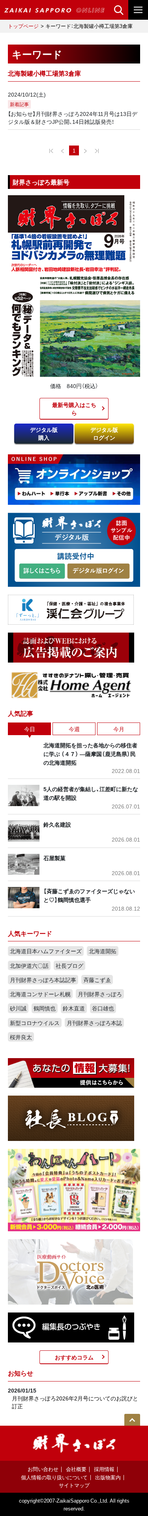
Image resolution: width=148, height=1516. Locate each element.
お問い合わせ (43, 1469)
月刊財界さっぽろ (100, 994)
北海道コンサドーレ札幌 (40, 994)
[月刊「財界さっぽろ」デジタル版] (42, 571)
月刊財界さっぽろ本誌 (94, 1023)
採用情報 (104, 1469)
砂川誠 (18, 1008)
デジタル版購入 (44, 433)
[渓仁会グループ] (71, 608)
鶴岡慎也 (45, 1008)
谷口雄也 (103, 1008)
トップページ (23, 26)
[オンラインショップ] (74, 479)
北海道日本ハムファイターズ (46, 951)
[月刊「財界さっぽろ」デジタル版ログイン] (98, 571)
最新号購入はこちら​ (74, 408)
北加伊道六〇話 (29, 965)
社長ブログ (69, 965)
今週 (74, 729)
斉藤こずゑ (97, 980)
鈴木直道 (74, 1008)
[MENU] (138, 10)
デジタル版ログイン (104, 433)
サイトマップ (74, 1485)
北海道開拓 (102, 951)
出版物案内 (108, 1477)
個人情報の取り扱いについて (54, 1477)
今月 (118, 729)
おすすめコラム (74, 1357)
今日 (29, 729)
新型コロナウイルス (35, 1023)
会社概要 (76, 1469)
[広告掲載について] (71, 646)
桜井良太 (21, 1037)
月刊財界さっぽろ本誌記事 (43, 980)
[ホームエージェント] (71, 684)
